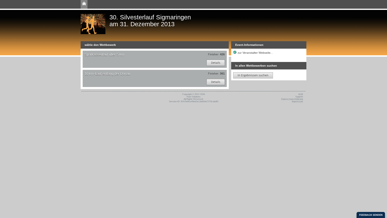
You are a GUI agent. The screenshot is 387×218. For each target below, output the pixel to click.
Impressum (297, 101)
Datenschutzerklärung (292, 99)
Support (299, 96)
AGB (300, 94)
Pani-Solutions (194, 96)
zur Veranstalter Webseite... (255, 52)
